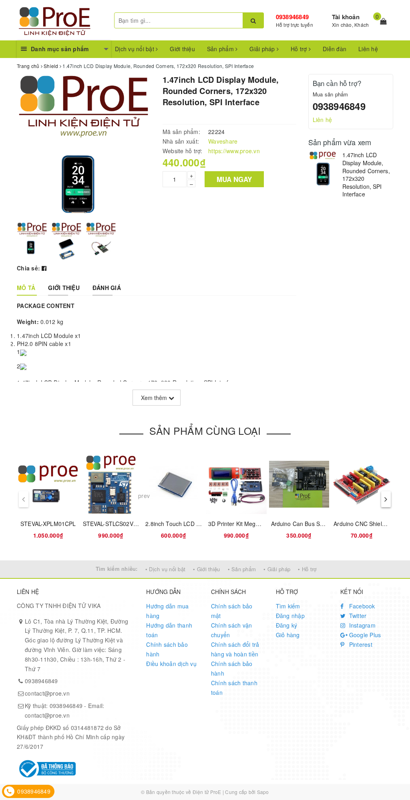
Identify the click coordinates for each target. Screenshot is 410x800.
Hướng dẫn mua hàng (167, 611)
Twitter (356, 616)
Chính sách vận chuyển (231, 630)
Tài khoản (346, 16)
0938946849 (292, 16)
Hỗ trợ (300, 49)
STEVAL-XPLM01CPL (48, 524)
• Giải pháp (276, 569)
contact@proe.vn (47, 693)
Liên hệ (368, 49)
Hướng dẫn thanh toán (169, 630)
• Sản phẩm (242, 569)
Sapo (263, 791)
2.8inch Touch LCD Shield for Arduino (193, 524)
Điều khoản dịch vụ (171, 664)
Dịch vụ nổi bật (135, 49)
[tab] (26, 288)
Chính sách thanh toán (234, 687)
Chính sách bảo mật (232, 611)
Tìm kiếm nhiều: (117, 568)
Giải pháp (263, 49)
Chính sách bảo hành (167, 649)
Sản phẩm (221, 49)
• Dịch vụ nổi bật (165, 569)
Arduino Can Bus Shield (301, 524)
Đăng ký (286, 625)
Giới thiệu (182, 49)
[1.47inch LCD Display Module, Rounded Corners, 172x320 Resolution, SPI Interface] (323, 168)
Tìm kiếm (288, 606)
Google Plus (364, 635)
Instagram (361, 625)
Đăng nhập (290, 616)
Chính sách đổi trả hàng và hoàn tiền (235, 649)
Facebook (361, 606)
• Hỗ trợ (307, 569)
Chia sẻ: (28, 268)
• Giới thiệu (206, 569)
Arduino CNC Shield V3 (364, 524)
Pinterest (359, 644)
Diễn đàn (334, 49)
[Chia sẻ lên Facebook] (44, 268)
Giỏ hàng (288, 635)
